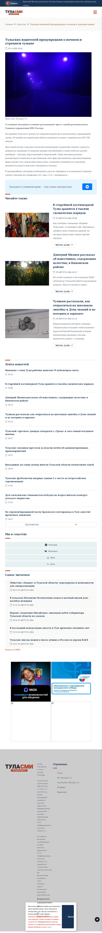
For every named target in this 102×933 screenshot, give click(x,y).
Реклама (61, 787)
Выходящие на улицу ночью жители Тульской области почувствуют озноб (49, 464)
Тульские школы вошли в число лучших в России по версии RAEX (49, 639)
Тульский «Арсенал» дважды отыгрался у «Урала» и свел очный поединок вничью (49, 433)
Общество (21, 24)
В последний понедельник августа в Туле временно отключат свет (50, 627)
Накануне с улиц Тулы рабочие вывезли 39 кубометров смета (41, 370)
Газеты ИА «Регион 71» (68, 782)
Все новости (32, 524)
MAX (53, 557)
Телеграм (52, 544)
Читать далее (62, 245)
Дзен (53, 564)
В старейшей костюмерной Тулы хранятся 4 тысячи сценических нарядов (73, 209)
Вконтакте (53, 551)
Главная (9, 24)
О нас (60, 773)
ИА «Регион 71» (64, 777)
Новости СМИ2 (12, 649)
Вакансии (62, 792)
